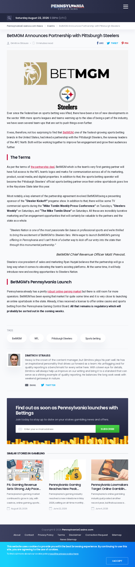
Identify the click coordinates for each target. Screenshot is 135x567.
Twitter (51, 385)
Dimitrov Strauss (19, 43)
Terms (61, 535)
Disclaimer (75, 535)
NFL (36, 338)
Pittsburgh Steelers (62, 338)
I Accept (117, 561)
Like (101, 43)
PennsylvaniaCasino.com (77, 529)
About (17, 535)
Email (33, 385)
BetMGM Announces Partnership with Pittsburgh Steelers (63, 35)
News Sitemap (68, 539)
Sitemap (117, 535)
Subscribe (107, 429)
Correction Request (96, 535)
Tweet (114, 43)
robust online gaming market (64, 291)
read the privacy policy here (63, 553)
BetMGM (68, 132)
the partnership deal (42, 167)
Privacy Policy (45, 535)
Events (50, 26)
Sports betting (93, 338)
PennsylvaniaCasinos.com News (25, 26)
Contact (29, 535)
